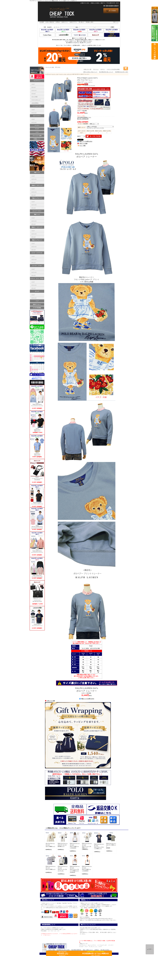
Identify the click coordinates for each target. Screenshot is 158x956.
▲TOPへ (149, 949)
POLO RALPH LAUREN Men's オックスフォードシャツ (37, 527)
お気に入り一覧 (87, 69)
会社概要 (42, 22)
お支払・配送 (51, 949)
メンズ (33, 84)
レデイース (34, 90)
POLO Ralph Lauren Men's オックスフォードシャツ (37, 551)
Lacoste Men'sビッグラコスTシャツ (37, 624)
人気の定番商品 (35, 103)
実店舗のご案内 (89, 22)
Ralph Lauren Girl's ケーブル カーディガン (37, 576)
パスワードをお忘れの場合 (113, 69)
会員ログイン (65, 22)
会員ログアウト (73, 22)
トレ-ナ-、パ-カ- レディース (65, 74)
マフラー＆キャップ (36, 99)
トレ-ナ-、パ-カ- (55, 74)
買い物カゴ (81, 22)
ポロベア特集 (34, 96)
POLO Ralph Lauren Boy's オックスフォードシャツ (37, 404)
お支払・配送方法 (49, 22)
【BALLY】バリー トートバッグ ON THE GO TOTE (37, 600)
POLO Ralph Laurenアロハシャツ (37, 454)
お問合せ (58, 22)
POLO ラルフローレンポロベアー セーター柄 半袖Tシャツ (63, 845)
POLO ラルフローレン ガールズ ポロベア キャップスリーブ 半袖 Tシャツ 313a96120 (75, 869)
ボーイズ (33, 87)
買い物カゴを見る (105, 949)
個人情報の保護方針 (76, 949)
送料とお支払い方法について (90, 72)
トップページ (48, 74)
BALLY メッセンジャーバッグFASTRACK (37, 478)
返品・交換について (88, 949)
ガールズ (33, 93)
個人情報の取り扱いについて (106, 72)
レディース (34, 112)
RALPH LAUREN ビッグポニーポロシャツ (37, 503)
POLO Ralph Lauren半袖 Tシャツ (37, 430)
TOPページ (115, 22)
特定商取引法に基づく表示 (121, 72)
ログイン (102, 69)
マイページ (96, 69)
